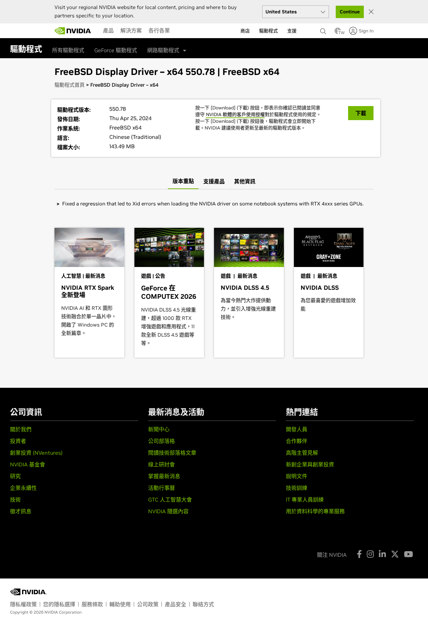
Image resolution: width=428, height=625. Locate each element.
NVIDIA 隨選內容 (168, 511)
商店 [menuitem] (245, 31)
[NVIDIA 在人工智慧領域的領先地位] (73, 30)
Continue (350, 12)
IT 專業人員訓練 (305, 499)
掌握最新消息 (164, 476)
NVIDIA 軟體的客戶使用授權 (235, 114)
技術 (15, 499)
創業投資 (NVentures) (36, 452)
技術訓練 (296, 487)
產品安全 (175, 604)
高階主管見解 (302, 452)
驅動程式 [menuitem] (268, 31)
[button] (338, 32)
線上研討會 (161, 464)
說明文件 (296, 476)
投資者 (18, 441)
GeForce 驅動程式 (115, 50)
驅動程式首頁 (70, 85)
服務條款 (92, 604)
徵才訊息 (20, 511)
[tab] (183, 181)
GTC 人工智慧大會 (170, 499)
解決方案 (131, 30)
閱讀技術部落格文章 (172, 452)
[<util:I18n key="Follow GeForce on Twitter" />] (395, 554)
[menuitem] (108, 30)
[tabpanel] (214, 203)
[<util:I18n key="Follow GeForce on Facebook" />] (359, 554)
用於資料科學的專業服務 (315, 511)
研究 (15, 476)
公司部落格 (161, 441)
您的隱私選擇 (59, 604)
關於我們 (20, 429)
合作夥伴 (296, 441)
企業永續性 (23, 487)
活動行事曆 (161, 487)
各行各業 (159, 30)
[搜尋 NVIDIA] (324, 29)
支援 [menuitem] (292, 31)
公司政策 (147, 604)
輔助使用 (120, 604)
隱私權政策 (23, 604)
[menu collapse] (179, 30)
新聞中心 (159, 429)
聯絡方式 (203, 604)
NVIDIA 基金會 (27, 464)
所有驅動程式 (68, 50)
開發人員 (296, 429)
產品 (108, 30)
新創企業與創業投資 (310, 464)
